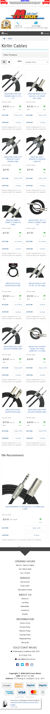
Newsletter (25, 606)
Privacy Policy (25, 627)
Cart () (46, 33)
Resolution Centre (25, 590)
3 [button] (27, 546)
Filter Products (10, 55)
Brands (25, 614)
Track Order (25, 586)
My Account (25, 582)
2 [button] (23, 546)
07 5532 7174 (26, 655)
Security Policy (25, 635)
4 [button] (30, 546)
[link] (17, 664)
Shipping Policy (25, 638)
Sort (20, 61)
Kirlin (10, 38)
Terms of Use (25, 623)
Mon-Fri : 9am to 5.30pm (25, 565)
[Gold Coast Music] (25, 14)
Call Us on (18, 27)
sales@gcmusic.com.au (26, 659)
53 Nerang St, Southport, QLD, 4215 (26, 651)
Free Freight (36, 27)
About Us (25, 598)
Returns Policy (25, 631)
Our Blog (25, 602)
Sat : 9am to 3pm (25, 569)
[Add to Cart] (20, 107)
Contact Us (25, 610)
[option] (25, 500)
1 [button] (19, 546)
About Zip (25, 642)
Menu (6, 33)
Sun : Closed (25, 573)
